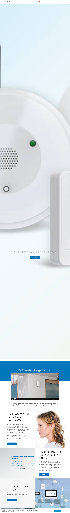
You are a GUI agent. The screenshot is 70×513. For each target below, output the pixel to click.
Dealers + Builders (56, 1)
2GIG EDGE (31, 1)
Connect (49, 1)
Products (44, 1)
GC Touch (36, 1)
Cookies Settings (49, 510)
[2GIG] (10, 1)
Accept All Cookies (57, 510)
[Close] (68, 511)
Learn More (35, 259)
